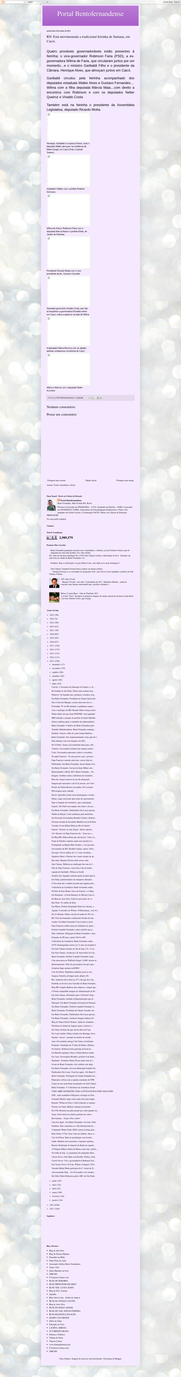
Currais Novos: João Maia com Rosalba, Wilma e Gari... (74, 1156)
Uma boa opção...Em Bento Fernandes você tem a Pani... (74, 1122)
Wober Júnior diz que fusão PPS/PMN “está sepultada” (73, 714)
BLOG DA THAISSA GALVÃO (62, 1301)
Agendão (52, 1294)
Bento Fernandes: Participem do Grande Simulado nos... (74, 1075)
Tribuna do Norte (56, 1337)
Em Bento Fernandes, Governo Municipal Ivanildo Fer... (74, 1068)
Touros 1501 (54, 1267)
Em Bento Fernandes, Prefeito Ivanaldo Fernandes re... (74, 1006)
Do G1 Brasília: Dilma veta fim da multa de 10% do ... (74, 914)
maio (54, 1184)
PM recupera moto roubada (62, 791)
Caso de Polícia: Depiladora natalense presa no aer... (72, 972)
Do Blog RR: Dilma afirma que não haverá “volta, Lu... (74, 837)
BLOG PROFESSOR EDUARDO (62, 1284)
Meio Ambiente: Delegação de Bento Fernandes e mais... (74, 933)
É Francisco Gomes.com (59, 1277)
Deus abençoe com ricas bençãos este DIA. (69, 740)
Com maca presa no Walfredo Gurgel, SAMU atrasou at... (75, 960)
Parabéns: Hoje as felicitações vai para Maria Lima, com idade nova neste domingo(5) (85, 563)
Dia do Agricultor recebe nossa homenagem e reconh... (74, 795)
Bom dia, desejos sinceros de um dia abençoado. (71, 779)
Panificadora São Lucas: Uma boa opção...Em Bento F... (74, 1072)
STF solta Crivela (68, 579)
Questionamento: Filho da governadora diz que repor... (73, 964)
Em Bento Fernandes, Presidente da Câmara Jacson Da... (74, 698)
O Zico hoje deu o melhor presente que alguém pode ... (74, 883)
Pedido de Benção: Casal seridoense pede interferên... (73, 814)
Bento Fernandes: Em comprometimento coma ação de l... (75, 737)
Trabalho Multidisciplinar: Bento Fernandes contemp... (73, 729)
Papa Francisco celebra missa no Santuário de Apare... (73, 925)
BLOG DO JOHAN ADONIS (61, 1307)
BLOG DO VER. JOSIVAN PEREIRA (64, 1311)
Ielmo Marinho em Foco (59, 1270)
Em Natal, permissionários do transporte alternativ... (72, 879)
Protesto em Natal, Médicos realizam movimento (71, 1106)
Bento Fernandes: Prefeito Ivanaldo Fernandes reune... (73, 956)
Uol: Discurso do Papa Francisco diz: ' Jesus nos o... (72, 833)
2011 (52, 1208)
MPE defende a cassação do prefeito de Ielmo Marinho (73, 717)
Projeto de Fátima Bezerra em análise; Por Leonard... (73, 787)
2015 (52, 653)
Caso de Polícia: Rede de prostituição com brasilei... (72, 1137)
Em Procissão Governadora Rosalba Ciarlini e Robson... (74, 817)
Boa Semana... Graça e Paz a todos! (66, 1118)
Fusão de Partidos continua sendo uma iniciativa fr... (73, 841)
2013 (52, 661)
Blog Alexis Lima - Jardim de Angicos (64, 1297)
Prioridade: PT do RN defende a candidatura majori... (73, 706)
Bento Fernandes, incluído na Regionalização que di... (73, 998)
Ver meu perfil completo (56, 519)
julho (54, 683)
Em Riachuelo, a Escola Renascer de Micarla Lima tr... (74, 895)
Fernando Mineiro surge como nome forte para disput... (74, 1099)
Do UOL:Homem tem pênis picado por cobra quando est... (75, 1110)
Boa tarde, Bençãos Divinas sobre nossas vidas (70, 860)
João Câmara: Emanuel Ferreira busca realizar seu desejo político (77, 568)
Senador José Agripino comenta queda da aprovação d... (74, 875)
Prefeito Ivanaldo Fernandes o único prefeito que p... (73, 929)
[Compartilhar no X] (95, 397)
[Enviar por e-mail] (90, 397)
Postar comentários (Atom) (64, 485)
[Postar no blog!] (92, 397)
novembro (56, 668)
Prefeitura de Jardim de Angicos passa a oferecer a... (73, 1025)
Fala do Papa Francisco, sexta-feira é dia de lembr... (72, 868)
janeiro (55, 1200)
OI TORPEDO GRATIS (59, 1331)
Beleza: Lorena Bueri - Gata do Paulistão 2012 (79, 593)
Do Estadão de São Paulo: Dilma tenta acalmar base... (73, 691)
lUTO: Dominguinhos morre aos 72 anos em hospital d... (74, 945)
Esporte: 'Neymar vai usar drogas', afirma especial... (72, 829)
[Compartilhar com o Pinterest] (100, 397)
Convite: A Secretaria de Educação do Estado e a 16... (73, 687)
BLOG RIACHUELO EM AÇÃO (62, 1314)
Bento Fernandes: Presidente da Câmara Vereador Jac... (74, 1010)
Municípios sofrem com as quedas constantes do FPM (73, 1079)
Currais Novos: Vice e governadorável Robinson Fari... (74, 1160)
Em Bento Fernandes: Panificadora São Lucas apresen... (74, 810)
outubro (55, 672)
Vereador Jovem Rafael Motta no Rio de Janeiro (71, 825)
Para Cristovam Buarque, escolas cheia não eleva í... (72, 702)
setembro (56, 676)
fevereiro (56, 1196)
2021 (52, 630)
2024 (52, 618)
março (55, 1192)
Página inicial (91, 480)
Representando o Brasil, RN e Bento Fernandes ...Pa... (73, 771)
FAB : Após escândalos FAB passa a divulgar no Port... (74, 1095)
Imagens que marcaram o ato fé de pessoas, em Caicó (73, 783)
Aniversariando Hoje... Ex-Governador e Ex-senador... (73, 1172)
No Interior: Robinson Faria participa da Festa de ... (72, 1049)
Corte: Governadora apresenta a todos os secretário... (73, 752)
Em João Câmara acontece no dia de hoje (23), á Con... (74, 948)
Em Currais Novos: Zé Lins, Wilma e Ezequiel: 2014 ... (74, 1164)
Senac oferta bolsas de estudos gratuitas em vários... (72, 1114)
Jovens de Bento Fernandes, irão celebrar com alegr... (73, 1064)
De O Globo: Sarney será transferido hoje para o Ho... (73, 744)
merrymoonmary (95, 1358)
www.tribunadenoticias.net (59, 1344)
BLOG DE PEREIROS (58, 1280)
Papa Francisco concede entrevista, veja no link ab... (72, 760)
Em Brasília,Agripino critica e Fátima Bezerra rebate (73, 1052)
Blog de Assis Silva (57, 1304)
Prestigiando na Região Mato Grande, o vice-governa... (74, 844)
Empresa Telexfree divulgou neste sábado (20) (70, 975)
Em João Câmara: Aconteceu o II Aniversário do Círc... (74, 952)
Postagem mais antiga (125, 480)
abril (54, 1188)
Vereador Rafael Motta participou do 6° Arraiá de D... (73, 1168)
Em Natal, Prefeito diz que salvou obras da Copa (71, 1029)
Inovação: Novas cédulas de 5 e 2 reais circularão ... (72, 852)
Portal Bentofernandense (71, 500)
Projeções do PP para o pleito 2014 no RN (69, 937)
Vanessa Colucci (55, 1341)
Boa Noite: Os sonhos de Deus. (64, 902)
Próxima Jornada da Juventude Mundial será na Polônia (74, 821)
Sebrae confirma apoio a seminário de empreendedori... (74, 721)
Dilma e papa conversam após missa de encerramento (73, 798)
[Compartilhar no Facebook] (98, 397)
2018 (52, 641)
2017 (52, 645)
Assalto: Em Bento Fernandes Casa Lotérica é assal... (73, 921)
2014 (52, 657)
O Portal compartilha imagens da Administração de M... (74, 991)
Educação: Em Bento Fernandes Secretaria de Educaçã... (74, 1002)
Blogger (118, 1358)
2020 (52, 634)
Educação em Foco (56, 1324)
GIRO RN (53, 1274)
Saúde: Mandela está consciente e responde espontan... (73, 1141)
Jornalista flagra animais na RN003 (65, 968)
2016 (52, 649)
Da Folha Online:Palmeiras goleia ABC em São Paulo (73, 1176)
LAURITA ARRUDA (57, 1327)
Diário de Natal (55, 1321)
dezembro (56, 664)
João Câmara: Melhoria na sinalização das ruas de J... (73, 864)
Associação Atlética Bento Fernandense (64, 1264)
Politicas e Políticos (57, 1334)
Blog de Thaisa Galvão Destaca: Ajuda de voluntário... (73, 1022)
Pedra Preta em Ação (57, 1260)
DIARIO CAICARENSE (59, 1317)
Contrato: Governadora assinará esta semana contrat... (73, 748)
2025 (52, 615)
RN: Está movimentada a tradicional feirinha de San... (73, 918)
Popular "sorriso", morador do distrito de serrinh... (72, 1037)
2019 (52, 638)
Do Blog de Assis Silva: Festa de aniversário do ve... (73, 898)
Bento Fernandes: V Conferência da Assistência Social (73, 1087)
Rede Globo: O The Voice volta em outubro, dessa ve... (74, 1133)
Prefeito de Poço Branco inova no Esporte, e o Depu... (73, 891)
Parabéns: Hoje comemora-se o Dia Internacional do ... (74, 1126)
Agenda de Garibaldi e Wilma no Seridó (68, 872)
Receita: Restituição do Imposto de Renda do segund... (73, 1145)
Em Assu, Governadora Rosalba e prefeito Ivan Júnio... (74, 1056)
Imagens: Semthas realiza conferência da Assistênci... (73, 775)
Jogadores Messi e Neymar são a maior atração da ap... (73, 856)
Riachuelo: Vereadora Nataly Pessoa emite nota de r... (73, 1060)
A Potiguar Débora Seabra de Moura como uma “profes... (75, 1149)
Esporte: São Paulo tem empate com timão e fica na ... (73, 806)
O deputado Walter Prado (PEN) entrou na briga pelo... (74, 1129)
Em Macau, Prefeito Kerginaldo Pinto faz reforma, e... (73, 906)
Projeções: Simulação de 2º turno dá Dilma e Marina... (73, 1045)
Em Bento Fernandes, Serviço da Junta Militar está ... (73, 768)
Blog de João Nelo (56, 1250)
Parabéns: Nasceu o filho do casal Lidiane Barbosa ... (73, 733)
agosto (55, 679)
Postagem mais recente (56, 480)
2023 (52, 622)
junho (54, 1180)
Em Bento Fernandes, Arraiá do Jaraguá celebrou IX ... (74, 1018)
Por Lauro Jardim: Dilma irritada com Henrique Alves (73, 1033)
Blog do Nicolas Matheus (59, 1254)
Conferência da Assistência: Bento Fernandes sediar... (73, 887)
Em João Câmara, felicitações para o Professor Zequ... (73, 995)
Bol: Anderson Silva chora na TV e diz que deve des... (73, 979)
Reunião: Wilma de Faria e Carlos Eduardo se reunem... (74, 1102)
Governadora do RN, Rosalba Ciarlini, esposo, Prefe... (73, 848)
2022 (52, 626)
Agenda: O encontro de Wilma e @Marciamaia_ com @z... (75, 910)
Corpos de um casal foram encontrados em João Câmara (74, 1083)
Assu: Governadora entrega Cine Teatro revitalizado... (73, 1041)
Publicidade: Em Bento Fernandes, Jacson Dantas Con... (74, 764)
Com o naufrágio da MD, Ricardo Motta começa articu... (74, 710)
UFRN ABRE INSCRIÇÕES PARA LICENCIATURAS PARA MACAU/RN (82, 1091)
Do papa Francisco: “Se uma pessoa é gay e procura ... (73, 756)
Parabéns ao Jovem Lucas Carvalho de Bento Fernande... (74, 983)
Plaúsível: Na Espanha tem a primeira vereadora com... (74, 694)
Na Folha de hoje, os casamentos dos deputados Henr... (73, 1152)
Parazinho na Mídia (57, 1257)
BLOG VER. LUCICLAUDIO (61, 1287)
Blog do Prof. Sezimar (58, 1290)
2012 (52, 1205)
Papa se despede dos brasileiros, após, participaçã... (72, 802)
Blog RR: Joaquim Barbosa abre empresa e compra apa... (74, 987)
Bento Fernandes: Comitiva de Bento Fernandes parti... (74, 725)
